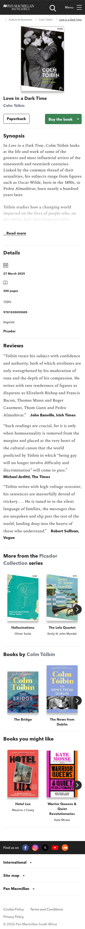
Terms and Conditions (46, 909)
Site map (11, 875)
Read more (16, 233)
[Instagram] (35, 847)
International (14, 862)
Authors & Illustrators (20, 19)
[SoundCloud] (65, 847)
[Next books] (77, 609)
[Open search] (53, 8)
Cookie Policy (13, 909)
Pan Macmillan (16, 888)
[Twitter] (45, 847)
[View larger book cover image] (42, 58)
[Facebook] (25, 847)
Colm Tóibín (46, 19)
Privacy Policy (13, 917)
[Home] (18, 7)
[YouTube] (55, 847)
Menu (69, 7)
